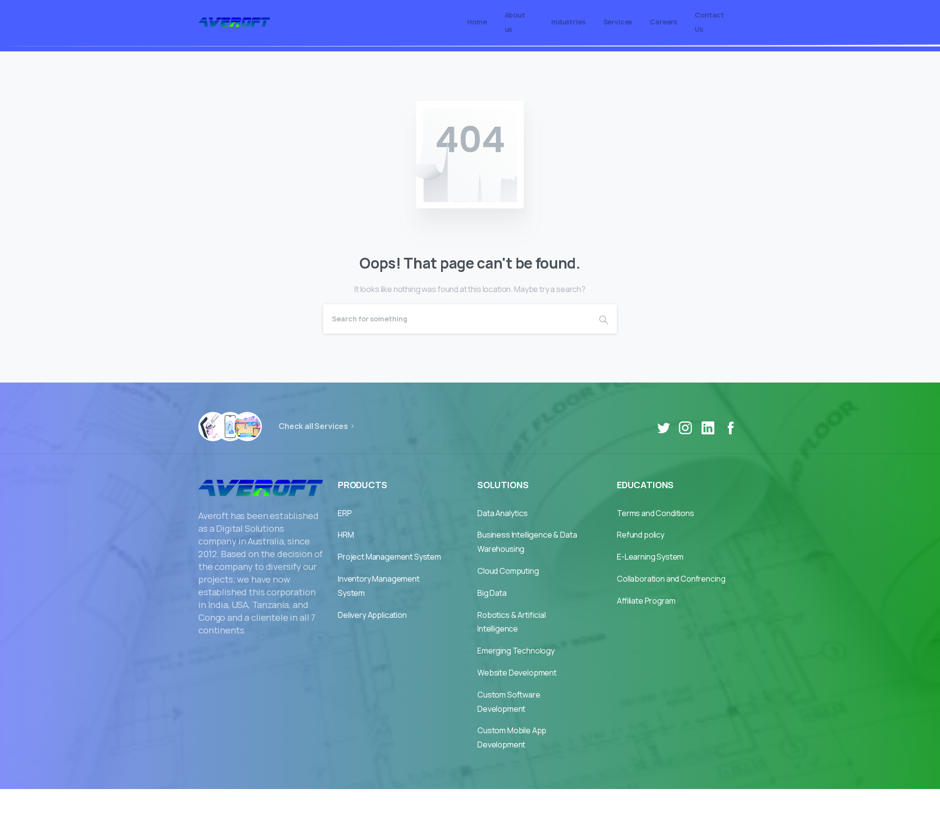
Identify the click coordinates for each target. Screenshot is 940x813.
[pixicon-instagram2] (685, 428)
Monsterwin (494, 800)
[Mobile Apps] (213, 426)
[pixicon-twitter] (663, 428)
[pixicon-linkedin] (708, 428)
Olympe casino (552, 800)
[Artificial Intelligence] (230, 426)
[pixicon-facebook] (730, 428)
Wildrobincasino (433, 800)
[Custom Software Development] (247, 426)
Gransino (378, 800)
